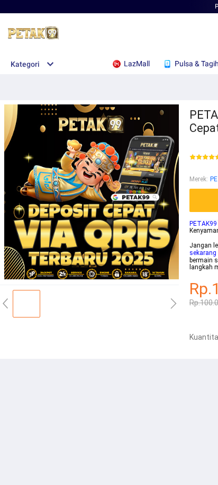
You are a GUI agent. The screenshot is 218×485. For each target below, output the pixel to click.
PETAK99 (203, 223)
